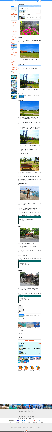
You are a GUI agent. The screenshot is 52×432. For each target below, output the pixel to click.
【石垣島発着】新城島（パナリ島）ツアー (14, 36)
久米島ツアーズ (28, 427)
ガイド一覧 (13, 72)
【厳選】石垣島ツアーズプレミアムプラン (14, 59)
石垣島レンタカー (13, 43)
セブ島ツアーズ (19, 428)
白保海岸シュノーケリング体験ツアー (22, 327)
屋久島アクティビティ (34, 427)
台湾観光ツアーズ (22, 428)
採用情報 (33, 416)
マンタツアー (13, 25)
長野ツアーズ (25, 428)
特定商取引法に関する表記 (32, 412)
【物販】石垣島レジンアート (14, 69)
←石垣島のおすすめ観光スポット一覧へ (23, 320)
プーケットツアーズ (15, 428)
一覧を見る (39, 343)
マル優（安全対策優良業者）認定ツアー (13, 62)
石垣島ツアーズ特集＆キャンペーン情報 (23, 411)
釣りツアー (13, 35)
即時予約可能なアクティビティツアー (38, 327)
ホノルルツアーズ (12, 428)
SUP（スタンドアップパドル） (14, 21)
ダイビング (13, 26)
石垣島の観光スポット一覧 (30, 411)
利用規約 (28, 412)
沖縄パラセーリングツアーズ (13, 427)
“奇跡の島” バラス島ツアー (14, 39)
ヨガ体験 (12, 40)
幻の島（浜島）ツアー (14, 22)
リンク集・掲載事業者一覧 (19, 412)
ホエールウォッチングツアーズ (24, 427)
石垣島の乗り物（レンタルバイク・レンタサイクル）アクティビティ (14, 68)
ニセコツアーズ (31, 428)
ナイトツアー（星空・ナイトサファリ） (14, 29)
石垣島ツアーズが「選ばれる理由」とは (23, 410)
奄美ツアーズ (31, 427)
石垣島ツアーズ (20, 319)
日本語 (40, 0)
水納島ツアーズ (20, 427)
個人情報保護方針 (24, 412)
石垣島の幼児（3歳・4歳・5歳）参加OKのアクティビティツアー (30, 327)
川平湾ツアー (13, 24)
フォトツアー (13, 33)
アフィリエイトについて (29, 416)
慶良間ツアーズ (17, 427)
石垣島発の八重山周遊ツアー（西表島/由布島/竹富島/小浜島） (14, 56)
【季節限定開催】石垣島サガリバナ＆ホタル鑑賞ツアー (14, 65)
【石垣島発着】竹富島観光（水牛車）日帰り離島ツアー (14, 52)
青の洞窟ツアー (13, 23)
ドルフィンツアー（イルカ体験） (14, 37)
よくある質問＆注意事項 (30, 410)
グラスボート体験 (13, 34)
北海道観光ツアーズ (28, 428)
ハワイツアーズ (38, 427)
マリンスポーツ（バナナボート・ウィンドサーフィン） (14, 31)
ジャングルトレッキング (14, 38)
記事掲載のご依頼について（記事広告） (22, 416)
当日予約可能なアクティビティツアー (14, 60)
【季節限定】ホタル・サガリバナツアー (14, 42)
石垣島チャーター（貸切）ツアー (14, 30)
